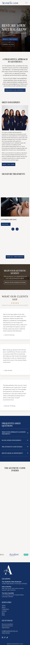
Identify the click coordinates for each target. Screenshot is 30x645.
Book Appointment (7, 625)
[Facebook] (5, 637)
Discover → (6, 224)
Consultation (8, 44)
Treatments (5, 609)
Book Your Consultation (15, 282)
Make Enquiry (5, 627)
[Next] (17, 229)
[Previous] (13, 229)
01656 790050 (6, 633)
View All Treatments (15, 257)
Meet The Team (8, 164)
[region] (15, 214)
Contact (4, 611)
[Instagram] (2, 637)
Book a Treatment (10, 39)
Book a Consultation (7, 624)
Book (3, 615)
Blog (3, 613)
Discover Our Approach (15, 90)
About (4, 607)
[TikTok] (7, 637)
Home (3, 605)
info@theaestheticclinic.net (10, 631)
